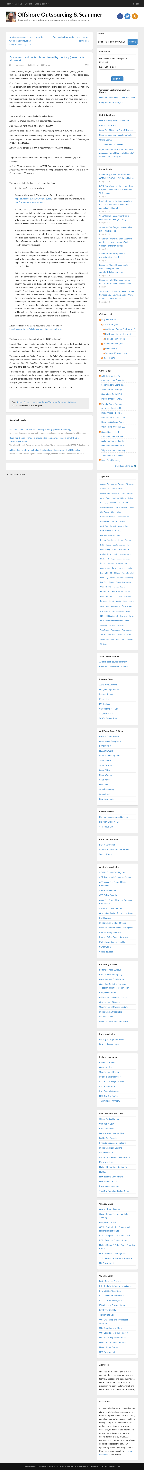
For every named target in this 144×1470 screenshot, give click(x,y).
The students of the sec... (112, 454)
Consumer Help (106, 1067)
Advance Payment (117, 484)
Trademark (111, 634)
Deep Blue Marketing (110, 460)
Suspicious (120, 625)
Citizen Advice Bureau (109, 1118)
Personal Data (105, 591)
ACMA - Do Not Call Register (112, 872)
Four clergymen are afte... (113, 436)
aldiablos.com (105, 493)
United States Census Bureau (112, 1342)
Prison (120, 596)
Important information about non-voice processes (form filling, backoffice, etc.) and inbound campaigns (116, 153)
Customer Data (123, 526)
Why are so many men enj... (113, 450)
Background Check (119, 498)
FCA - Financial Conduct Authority (114, 1240)
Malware (117, 573)
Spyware (112, 625)
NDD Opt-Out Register (109, 1096)
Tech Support (104, 630)
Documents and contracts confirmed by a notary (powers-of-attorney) (40, 429)
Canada (131, 507)
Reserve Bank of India (109, 1044)
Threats (103, 634)
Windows (103, 644)
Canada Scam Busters (109, 736)
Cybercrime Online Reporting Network (116, 913)
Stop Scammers (106, 799)
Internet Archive (106, 694)
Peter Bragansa (117, 591)
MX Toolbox (104, 703)
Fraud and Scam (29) (113, 343)
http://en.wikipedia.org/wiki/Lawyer (30, 202)
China (119, 512)
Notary (38, 402)
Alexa (123, 493)
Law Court (121, 568)
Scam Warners (105, 774)
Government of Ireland (109, 1071)
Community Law (106, 1123)
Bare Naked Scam (107, 844)
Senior (128, 611)
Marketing (104, 577)
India (102, 563)
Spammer (103, 625)
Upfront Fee (121, 634)
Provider (103, 601)
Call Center (72, 402)
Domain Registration (108, 540)
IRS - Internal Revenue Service (113, 1305)
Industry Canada (106, 1016)
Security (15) (109, 358)
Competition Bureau (108, 992)
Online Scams (105, 139)
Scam (131, 600)
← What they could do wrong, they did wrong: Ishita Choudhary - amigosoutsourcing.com (26, 41)
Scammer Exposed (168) (116, 353)
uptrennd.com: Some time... (113, 384)
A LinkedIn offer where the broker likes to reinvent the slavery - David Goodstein (44, 450)
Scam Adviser (105, 760)
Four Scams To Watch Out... (114, 417)
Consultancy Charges (107, 517)
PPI (114, 596)
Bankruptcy (104, 503)
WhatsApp (130, 639)
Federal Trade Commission (115, 545)
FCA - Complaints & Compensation (114, 1235)
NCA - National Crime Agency (112, 1253)
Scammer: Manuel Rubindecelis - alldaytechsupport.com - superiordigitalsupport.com (114, 268)
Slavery (131, 616)
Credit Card (104, 526)
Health (115, 554)
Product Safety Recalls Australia (113, 937)
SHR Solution (109, 616)
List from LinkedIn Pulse (110, 821)
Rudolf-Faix (35, 64)
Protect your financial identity (112, 942)
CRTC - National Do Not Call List (113, 997)
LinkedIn (108, 572)
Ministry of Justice (107, 1162)
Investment (119, 563)
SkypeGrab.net (106, 713)
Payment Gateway (119, 587)
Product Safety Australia (110, 932)
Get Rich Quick (105, 554)
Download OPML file (124, 465)
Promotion (62, 402)
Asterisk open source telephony (113, 661)
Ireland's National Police (110, 1076)
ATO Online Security (108, 895)
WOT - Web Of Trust (108, 718)
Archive (18, 3)
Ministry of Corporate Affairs (111, 1039)
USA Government (107, 1352)
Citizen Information (107, 1062)
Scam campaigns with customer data (115, 134)
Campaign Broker (121, 507)
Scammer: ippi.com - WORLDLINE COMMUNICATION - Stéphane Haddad (116, 176)
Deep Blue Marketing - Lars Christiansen (117, 97)
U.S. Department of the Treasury (113, 1332)
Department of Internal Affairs (112, 1133)
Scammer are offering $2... (113, 389)
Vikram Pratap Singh (107, 639)
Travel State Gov (106, 1314)
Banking (130, 498)
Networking (129, 577)
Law (33, 402)
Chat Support (104, 512)
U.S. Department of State (110, 1328)
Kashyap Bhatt (105, 568)
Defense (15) (111, 348)
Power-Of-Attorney (49, 402)
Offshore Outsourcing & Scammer (59, 15)
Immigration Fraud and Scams (112, 922)
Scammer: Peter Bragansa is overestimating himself (112, 255)
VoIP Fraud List (106, 826)
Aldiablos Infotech (117, 489)
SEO (102, 616)
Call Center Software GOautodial (113, 666)
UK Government (106, 1263)
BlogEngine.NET (94, 1466)
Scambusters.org (106, 789)
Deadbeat (118, 531)
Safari (125, 601)
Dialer (118, 535)
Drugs (120, 540)
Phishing (127, 591)
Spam (127, 620)
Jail (126, 563)
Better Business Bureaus (110, 969)
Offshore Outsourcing (123, 582)
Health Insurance (125, 554)
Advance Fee (104, 484)
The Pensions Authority (109, 1100)
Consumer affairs (106, 1128)
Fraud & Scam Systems (111, 404)
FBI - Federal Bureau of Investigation (115, 1285)
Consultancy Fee (123, 517)
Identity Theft (104, 559)
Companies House (107, 1222)
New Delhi (103, 582)
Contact (28, 3)
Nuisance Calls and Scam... (113, 422)
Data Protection (106, 530)
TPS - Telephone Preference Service (115, 1258)
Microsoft (120, 577)
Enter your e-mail (107, 66)
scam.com (103, 784)
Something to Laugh (110, 432)
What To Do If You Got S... (113, 426)
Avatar (108, 498)
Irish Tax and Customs (109, 1091)
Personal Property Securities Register (116, 927)
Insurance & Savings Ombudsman (114, 1157)
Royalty (118, 601)
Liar (101, 573)
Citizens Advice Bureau (109, 1209)
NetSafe (102, 1171)
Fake (102, 545)
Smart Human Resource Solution (111, 620)
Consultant (104, 521)
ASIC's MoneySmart (108, 890)
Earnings (128, 540)
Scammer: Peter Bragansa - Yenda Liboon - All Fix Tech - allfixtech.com (115, 281)
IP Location (104, 699)
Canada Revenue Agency (110, 974)
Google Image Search (109, 689)
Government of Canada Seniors (113, 1006)
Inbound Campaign (123, 559)
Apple (102, 498)
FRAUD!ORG (105, 746)
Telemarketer (115, 630)
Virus (118, 639)
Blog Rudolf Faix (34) (110, 319)
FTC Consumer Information (111, 1295)
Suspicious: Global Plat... (112, 394)
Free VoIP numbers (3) (115, 338)
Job (130, 563)
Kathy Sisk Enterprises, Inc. (111, 102)
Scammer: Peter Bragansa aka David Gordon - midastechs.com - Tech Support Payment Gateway (115, 242)
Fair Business (105, 917)
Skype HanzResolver (108, 708)
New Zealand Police (108, 1181)
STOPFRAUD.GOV (107, 1310)
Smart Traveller (106, 951)
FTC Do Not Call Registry (110, 1300)
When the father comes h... (113, 445)
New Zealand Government (111, 1176)
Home (10, 3)
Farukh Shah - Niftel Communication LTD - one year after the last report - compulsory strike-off (115, 204)
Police (102, 596)
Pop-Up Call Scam (107, 125)
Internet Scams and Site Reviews (114, 849)
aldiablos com (105, 489)
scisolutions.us (105, 611)
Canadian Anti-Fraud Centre (111, 979)
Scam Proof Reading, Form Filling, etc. (116, 130)
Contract (27, 402)
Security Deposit (118, 611)
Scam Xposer (105, 779)
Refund (111, 601)
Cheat (113, 512)
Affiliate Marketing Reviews (111, 144)
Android (129, 493)
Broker (19, 402)
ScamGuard (104, 794)
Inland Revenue (106, 1152)
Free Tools (122, 549)
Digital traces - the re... (111, 412)
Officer (111, 582)
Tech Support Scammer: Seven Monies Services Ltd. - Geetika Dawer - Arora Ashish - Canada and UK (116, 295)
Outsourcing (105, 586)
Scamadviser (115, 606)
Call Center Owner (106, 507)
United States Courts (108, 1347)
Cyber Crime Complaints (110, 741)
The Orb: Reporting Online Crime (114, 1191)
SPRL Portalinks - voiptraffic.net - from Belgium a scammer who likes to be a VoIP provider (116, 189)
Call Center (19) (111, 324)
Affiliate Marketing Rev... (112, 376)
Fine (128, 545)
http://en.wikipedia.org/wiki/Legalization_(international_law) (35, 329)
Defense (46, 64)
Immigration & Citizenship (110, 1011)
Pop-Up (109, 596)
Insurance (110, 563)
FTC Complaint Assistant (110, 1290)
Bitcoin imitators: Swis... (111, 398)
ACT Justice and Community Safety (115, 877)
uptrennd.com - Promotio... (113, 380)
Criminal (113, 526)
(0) (88, 64)
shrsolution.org (121, 616)
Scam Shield (104, 770)
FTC (129, 549)
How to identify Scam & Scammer (114, 120)
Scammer (127, 606)
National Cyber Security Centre (113, 1166)
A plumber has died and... (112, 441)
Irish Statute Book (107, 1086)
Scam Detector (105, 765)
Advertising (129, 484)
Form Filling (105, 549)
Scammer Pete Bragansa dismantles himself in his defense (115, 229)
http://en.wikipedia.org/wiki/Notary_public (33, 198)
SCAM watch (105, 946)
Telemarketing (127, 630)
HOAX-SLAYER (106, 750)
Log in (136, 3)
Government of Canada (109, 1002)
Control (122, 521)
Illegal (113, 559)
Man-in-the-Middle (128, 573)
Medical (112, 577)
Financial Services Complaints (112, 1142)
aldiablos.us (116, 493)
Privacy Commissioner (109, 1186)
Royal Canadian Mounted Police (113, 1021)
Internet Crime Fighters (109, 755)
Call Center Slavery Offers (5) (118, 334)
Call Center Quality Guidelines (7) (120, 329)
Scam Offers (104, 606)
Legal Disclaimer (42, 3)
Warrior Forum (105, 854)
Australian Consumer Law (110, 908)
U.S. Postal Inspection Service (112, 1337)
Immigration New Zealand (110, 1147)
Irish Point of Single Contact (111, 1081)
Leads (129, 568)
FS (119, 1466)
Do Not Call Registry (108, 1138)
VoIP (123, 639)
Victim (129, 634)
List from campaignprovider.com (113, 817)
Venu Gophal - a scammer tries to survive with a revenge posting (114, 217)
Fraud (114, 549)
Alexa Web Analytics (108, 684)
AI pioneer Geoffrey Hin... (112, 408)
